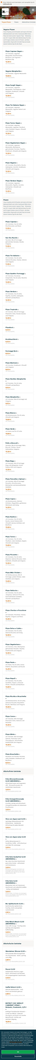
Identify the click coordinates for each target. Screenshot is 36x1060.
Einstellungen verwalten (16, 1042)
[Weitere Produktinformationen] (22, 51)
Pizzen (16, 22)
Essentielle (18, 1056)
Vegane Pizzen (6, 22)
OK (18, 1052)
